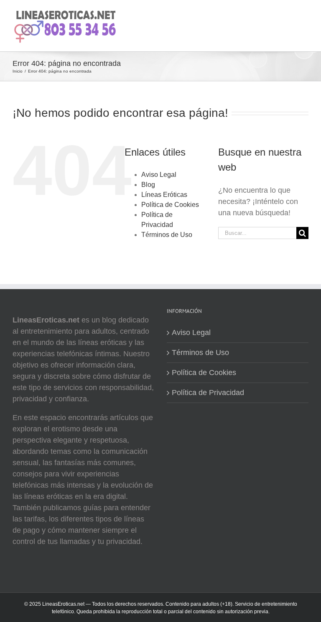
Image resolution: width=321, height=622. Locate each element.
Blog (148, 184)
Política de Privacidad (208, 392)
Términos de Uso (166, 234)
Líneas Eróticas (164, 194)
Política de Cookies (170, 204)
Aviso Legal (158, 174)
